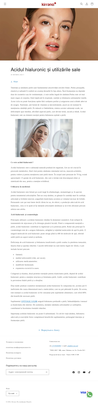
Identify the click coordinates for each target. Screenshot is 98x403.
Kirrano (14, 402)
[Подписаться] (46, 372)
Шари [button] (16, 82)
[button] (5, 4)
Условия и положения (14, 342)
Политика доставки (13, 358)
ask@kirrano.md (72, 346)
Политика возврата (13, 353)
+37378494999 (56, 346)
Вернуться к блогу (50, 330)
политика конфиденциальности (18, 347)
